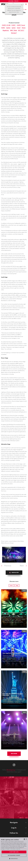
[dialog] (14, 849)
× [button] (26, 839)
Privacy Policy (23, 849)
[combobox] (24, 839)
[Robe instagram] (14, 765)
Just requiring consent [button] (14, 855)
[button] (14, 858)
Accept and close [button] (14, 852)
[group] (14, 572)
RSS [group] (25, 9)
